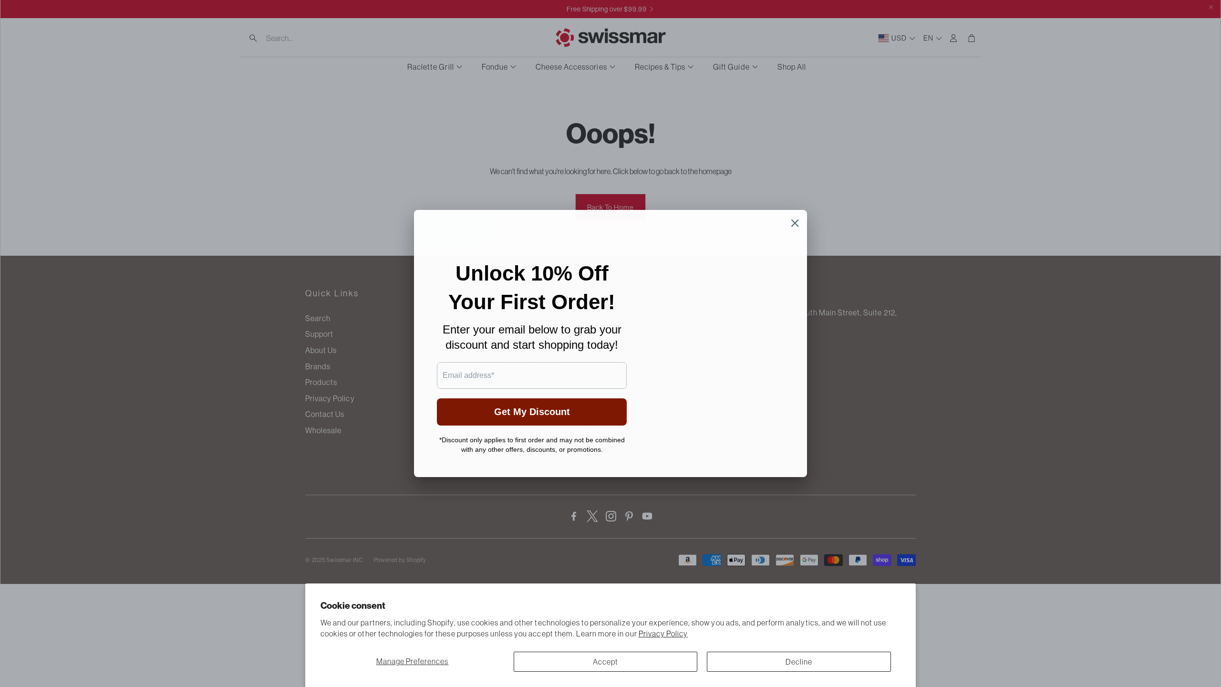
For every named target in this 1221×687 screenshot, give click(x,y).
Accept (605, 661)
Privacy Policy (663, 633)
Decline (799, 661)
